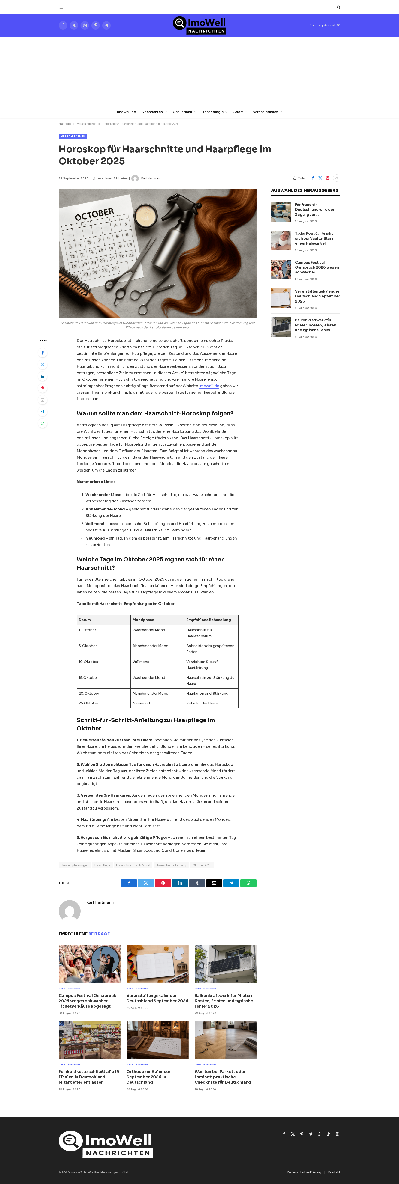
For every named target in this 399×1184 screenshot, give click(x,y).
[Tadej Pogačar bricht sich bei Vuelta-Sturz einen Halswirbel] (281, 240)
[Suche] (338, 7)
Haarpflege (102, 865)
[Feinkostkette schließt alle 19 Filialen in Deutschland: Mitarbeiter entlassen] (90, 1040)
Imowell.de (126, 112)
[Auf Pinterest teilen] (327, 178)
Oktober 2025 (202, 865)
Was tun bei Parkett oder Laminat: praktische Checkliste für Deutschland (223, 1077)
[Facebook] (42, 352)
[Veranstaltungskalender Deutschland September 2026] (157, 964)
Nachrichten (152, 112)
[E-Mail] (42, 399)
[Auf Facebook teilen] (312, 178)
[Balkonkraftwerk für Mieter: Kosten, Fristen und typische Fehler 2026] (226, 964)
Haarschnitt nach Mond (133, 865)
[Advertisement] (199, 71)
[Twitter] (42, 364)
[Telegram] (42, 411)
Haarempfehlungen (75, 865)
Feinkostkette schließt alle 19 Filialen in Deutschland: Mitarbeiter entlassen (89, 1077)
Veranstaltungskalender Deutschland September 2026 (157, 998)
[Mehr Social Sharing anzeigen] (336, 178)
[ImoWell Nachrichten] (199, 25)
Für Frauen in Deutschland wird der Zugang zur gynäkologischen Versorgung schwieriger (317, 209)
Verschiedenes (265, 112)
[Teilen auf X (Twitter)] (320, 178)
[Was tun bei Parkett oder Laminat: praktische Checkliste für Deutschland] (226, 1040)
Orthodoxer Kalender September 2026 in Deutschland (149, 1077)
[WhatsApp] (42, 423)
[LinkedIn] (42, 376)
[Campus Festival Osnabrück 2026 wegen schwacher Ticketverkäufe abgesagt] (90, 964)
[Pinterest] (42, 388)
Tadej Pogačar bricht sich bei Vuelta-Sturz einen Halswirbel (314, 238)
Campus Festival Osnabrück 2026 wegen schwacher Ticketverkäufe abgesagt (87, 1001)
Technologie (213, 112)
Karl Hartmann (151, 178)
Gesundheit (182, 112)
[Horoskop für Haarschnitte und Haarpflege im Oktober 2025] (158, 253)
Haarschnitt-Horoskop (171, 865)
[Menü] (62, 7)
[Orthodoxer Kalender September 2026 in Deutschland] (157, 1040)
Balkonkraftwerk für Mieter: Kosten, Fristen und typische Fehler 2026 (224, 1001)
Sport (238, 112)
